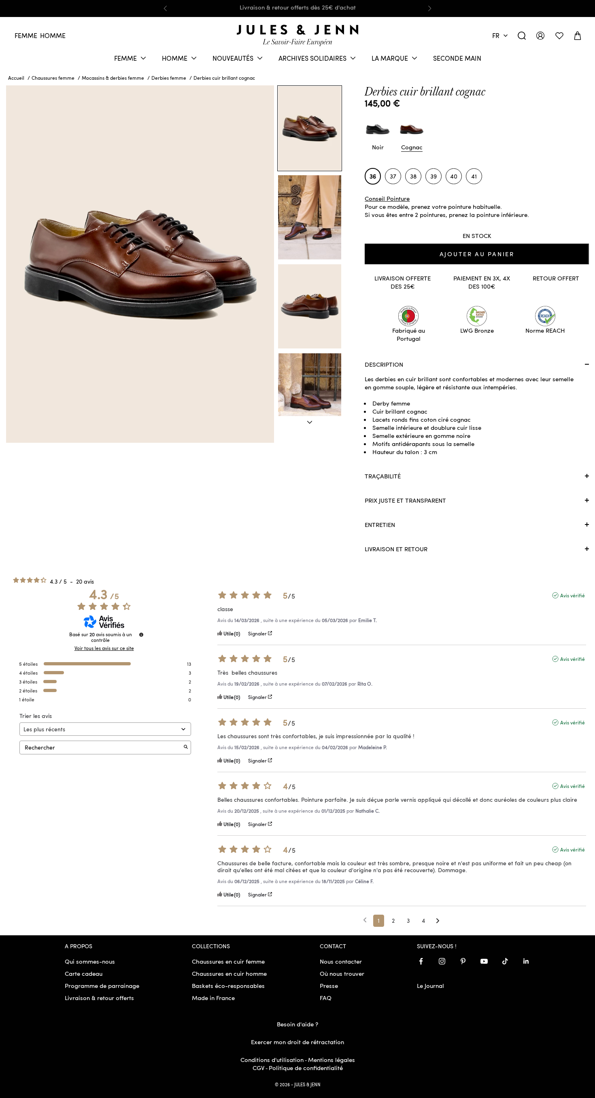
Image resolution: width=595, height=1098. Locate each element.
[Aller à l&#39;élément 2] (309, 217)
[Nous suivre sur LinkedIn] (526, 961)
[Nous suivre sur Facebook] (421, 961)
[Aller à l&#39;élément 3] (309, 306)
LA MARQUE (390, 58)
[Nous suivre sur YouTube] (484, 961)
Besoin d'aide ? (297, 1024)
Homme (53, 35)
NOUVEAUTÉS (232, 58)
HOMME (174, 58)
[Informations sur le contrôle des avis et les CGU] (141, 634)
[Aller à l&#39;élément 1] (309, 128)
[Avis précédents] (365, 920)
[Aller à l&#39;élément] (309, 422)
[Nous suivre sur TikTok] (505, 961)
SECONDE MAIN (457, 58)
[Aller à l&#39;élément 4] (309, 395)
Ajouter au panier (477, 254)
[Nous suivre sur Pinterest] (463, 961)
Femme (26, 35)
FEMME (125, 58)
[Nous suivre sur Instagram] (442, 961)
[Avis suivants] (437, 921)
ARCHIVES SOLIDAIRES (312, 58)
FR (495, 35)
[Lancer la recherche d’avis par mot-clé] (186, 747)
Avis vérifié (572, 595)
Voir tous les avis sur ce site (104, 648)
